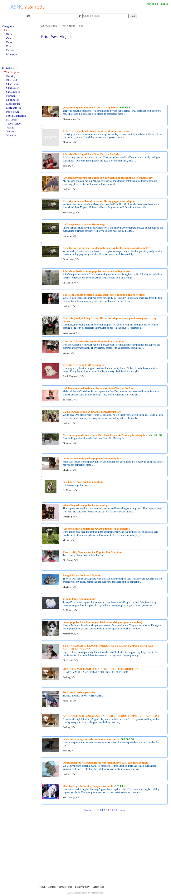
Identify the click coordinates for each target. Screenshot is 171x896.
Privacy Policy (82, 886)
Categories (8, 26)
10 (115, 810)
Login (164, 3)
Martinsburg (13, 103)
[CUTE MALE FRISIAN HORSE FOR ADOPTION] (50, 421)
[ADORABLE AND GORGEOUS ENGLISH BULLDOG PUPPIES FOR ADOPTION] (50, 726)
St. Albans (12, 119)
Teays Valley (13, 123)
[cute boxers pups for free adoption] (50, 492)
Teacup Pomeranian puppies (79, 598)
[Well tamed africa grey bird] (50, 706)
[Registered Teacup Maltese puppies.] (50, 378)
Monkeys (11, 54)
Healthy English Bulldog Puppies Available (88, 786)
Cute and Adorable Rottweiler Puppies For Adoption (93, 341)
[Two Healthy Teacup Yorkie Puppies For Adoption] (50, 561)
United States (9, 68)
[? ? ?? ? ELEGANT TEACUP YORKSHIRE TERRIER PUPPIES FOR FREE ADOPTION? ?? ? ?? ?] (50, 658)
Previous (88, 810)
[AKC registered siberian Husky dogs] (50, 233)
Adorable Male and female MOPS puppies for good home (96, 528)
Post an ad (152, 3)
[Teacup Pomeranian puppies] (50, 608)
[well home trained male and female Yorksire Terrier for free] (50, 403)
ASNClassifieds (49, 25)
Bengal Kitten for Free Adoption (82, 575)
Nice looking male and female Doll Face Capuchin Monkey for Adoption (105, 435)
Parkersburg (13, 111)
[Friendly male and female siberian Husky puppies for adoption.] (50, 209)
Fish (8, 46)
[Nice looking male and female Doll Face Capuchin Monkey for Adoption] (50, 444)
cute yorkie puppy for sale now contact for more (91, 739)
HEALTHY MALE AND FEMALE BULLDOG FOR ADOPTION (100, 669)
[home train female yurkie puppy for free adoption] (50, 469)
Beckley (11, 76)
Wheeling (11, 135)
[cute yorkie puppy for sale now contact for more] (50, 751)
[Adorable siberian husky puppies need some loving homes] (50, 284)
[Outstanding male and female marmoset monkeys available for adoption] (50, 776)
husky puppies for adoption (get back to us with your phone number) (102, 622)
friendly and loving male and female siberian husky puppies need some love (107, 247)
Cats (8, 38)
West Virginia (68, 25)
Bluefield (11, 79)
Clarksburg (12, 87)
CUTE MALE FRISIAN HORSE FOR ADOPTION (92, 411)
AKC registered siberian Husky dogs (84, 224)
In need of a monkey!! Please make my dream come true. (96, 130)
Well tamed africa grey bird (79, 692)
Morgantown (13, 107)
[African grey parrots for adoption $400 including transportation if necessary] (50, 191)
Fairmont (11, 95)
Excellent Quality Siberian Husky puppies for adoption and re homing (104, 294)
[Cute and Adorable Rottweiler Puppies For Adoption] (50, 352)
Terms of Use (65, 886)
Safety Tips (98, 886)
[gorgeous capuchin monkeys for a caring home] (50, 117)
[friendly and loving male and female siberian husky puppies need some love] (50, 256)
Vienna (10, 127)
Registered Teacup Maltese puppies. (83, 364)
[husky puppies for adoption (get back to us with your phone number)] (50, 635)
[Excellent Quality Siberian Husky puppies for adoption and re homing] (50, 303)
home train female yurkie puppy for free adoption (92, 458)
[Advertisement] (104, 71)
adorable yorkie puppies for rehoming (85, 505)
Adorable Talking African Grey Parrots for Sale (91, 154)
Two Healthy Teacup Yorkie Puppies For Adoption (92, 552)
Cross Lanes (13, 91)
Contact (51, 886)
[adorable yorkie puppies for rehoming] (50, 520)
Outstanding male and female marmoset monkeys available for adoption (105, 762)
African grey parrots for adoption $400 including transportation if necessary (108, 177)
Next (122, 810)
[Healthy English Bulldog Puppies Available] (50, 798)
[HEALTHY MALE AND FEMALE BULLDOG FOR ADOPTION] (50, 680)
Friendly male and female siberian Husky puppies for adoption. (100, 201)
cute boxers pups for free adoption (83, 481)
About (42, 886)
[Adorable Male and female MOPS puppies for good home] (50, 543)
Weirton (10, 131)
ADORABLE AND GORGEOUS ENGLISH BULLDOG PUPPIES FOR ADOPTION (111, 715)
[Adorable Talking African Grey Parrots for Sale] (50, 168)
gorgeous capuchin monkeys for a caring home (90, 107)
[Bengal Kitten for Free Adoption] (50, 584)
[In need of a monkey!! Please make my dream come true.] (50, 146)
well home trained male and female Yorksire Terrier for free (98, 388)
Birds (9, 34)
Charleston (12, 83)
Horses (10, 50)
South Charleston (16, 115)
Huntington (12, 99)
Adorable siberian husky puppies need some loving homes (96, 271)
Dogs (9, 42)
